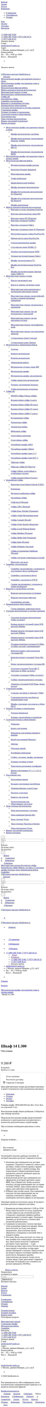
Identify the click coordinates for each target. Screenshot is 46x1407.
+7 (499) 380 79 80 (8, 35)
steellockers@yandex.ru (10, 46)
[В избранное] (2, 1052)
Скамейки (5, 1328)
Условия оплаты (7, 1310)
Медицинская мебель (10, 1326)
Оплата (9, 1099)
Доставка (10, 1101)
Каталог (4, 1286)
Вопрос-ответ (6, 1315)
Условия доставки (8, 1313)
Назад (14, 955)
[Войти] (2, 915)
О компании (11, 13)
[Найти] (3, 852)
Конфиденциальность (10, 1391)
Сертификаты (11, 15)
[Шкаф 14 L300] (23, 1017)
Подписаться (7, 1279)
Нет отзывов (7, 1051)
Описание (10, 1094)
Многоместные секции (10, 1322)
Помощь (4, 1306)
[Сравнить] (2, 1055)
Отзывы (9, 17)
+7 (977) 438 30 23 (8, 39)
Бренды (4, 1290)
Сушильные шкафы (9, 1324)
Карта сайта (6, 1378)
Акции (4, 1288)
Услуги (4, 1293)
